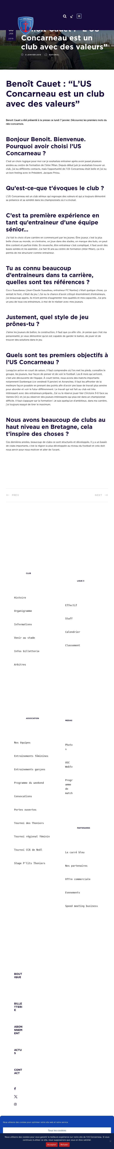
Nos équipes (22, 742)
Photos (69, 747)
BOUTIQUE (18, 975)
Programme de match (69, 787)
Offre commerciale (77, 879)
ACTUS (18, 1051)
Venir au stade (24, 637)
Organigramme (23, 610)
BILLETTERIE (18, 1007)
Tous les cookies (57, 1130)
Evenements (72, 892)
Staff (69, 618)
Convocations (23, 796)
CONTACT (18, 1071)
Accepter (51, 1144)
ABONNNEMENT (18, 1030)
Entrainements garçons (29, 769)
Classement (72, 645)
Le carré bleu (74, 852)
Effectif (71, 605)
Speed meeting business (81, 905)
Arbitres (20, 664)
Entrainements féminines (31, 755)
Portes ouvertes (25, 809)
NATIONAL (54, 55)
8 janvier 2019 (33, 55)
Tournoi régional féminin (32, 836)
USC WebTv (69, 764)
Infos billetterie (26, 651)
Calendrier (72, 631)
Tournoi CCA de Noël (28, 849)
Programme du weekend (29, 782)
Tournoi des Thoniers (29, 823)
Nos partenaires (76, 865)
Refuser (64, 1144)
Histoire (20, 597)
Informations (23, 624)
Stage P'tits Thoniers (29, 863)
